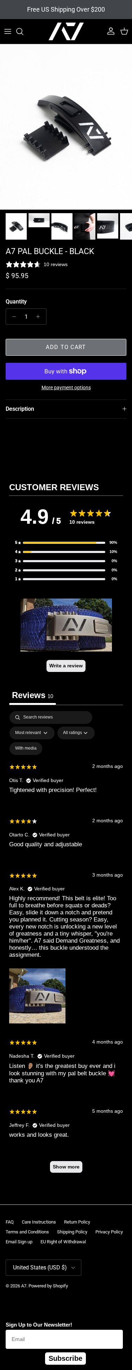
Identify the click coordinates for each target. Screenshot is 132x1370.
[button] (66, 542)
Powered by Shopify (48, 1285)
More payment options (66, 387)
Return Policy (77, 1222)
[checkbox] (26, 748)
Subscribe (65, 1358)
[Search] (23, 31)
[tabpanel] (66, 945)
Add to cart (66, 347)
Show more (66, 1167)
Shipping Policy (72, 1231)
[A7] (66, 31)
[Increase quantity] (40, 316)
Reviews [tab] (32, 695)
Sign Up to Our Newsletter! (39, 1325)
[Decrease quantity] (12, 316)
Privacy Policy (109, 1231)
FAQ (10, 1222)
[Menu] (7, 31)
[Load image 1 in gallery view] (66, 127)
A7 (23, 1285)
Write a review (66, 665)
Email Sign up (19, 1241)
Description (20, 408)
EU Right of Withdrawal (63, 1241)
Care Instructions (39, 1222)
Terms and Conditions (27, 1231)
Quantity (16, 301)
